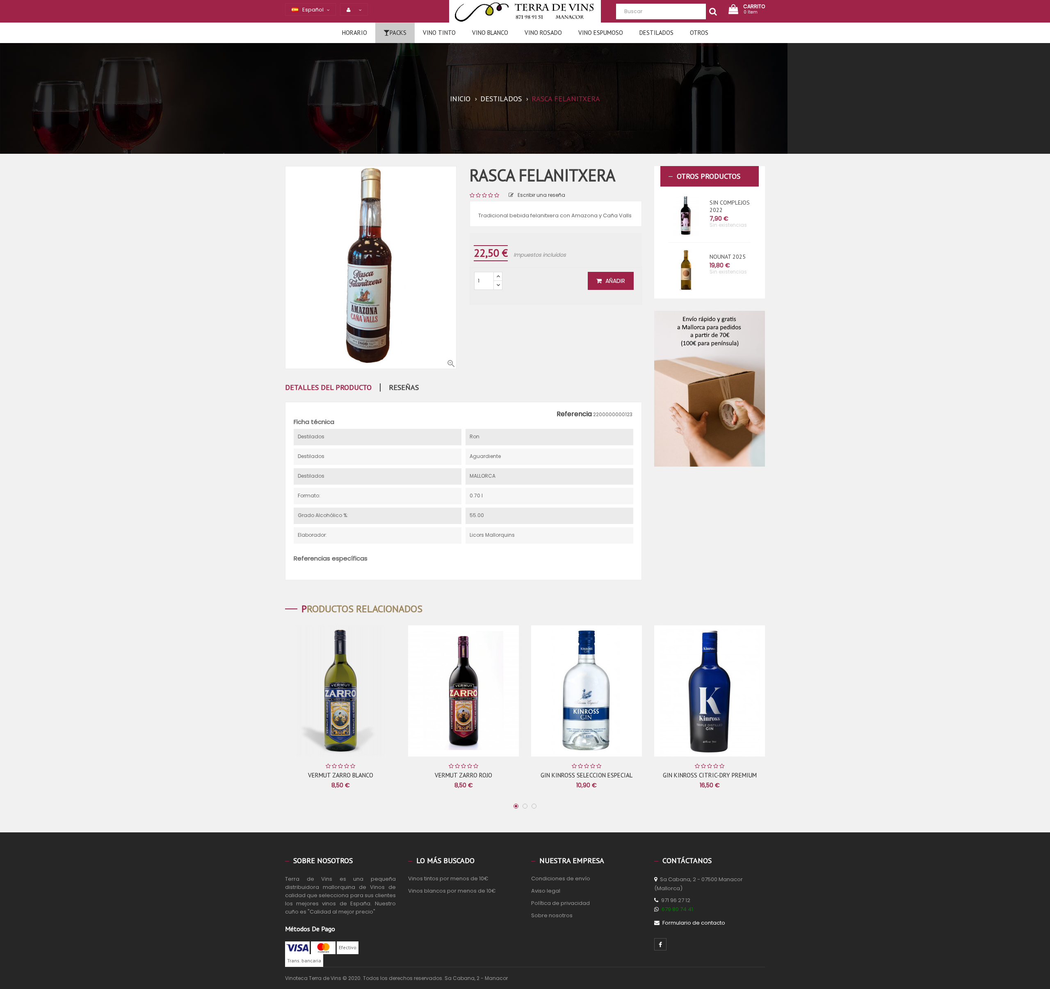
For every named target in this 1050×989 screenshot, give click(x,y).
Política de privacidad (560, 903)
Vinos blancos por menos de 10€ (452, 891)
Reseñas (404, 387)
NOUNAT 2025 (728, 256)
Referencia (574, 414)
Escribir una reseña (541, 194)
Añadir (614, 281)
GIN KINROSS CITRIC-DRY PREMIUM (710, 775)
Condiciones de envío (560, 878)
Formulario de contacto (693, 923)
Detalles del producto (328, 387)
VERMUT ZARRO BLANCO (340, 775)
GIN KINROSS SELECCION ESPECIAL (586, 775)
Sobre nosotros (552, 915)
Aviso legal (545, 891)
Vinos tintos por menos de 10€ (448, 878)
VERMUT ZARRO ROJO (463, 775)
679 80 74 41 (677, 909)
